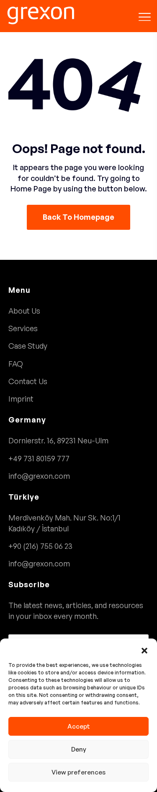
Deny (78, 749)
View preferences (78, 772)
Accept (78, 726)
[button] (144, 649)
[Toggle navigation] (145, 15)
